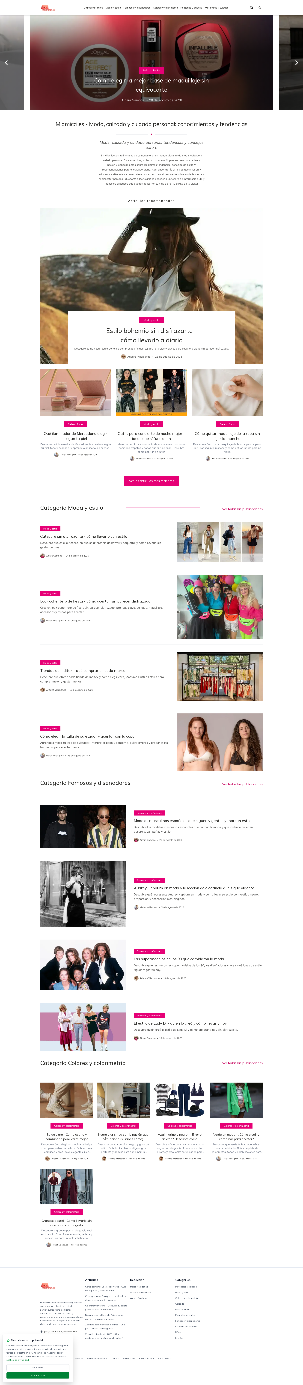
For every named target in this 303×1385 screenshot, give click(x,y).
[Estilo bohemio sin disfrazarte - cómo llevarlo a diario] (151, 286)
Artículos (91, 1280)
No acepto (38, 1367)
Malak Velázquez (139, 1286)
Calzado (179, 1303)
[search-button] (251, 7)
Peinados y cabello (191, 7)
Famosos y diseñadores (137, 7)
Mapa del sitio (164, 1358)
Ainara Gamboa (138, 1298)
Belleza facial (151, 70)
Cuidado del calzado (186, 1326)
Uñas (178, 1332)
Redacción (137, 1280)
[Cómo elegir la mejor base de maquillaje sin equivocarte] (151, 62)
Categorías (182, 1280)
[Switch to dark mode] (260, 7)
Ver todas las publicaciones (242, 509)
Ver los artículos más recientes (151, 481)
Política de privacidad (97, 1358)
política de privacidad (17, 1359)
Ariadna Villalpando (140, 1292)
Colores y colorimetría (165, 7)
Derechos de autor (74, 1358)
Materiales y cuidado (217, 7)
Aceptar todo (38, 1375)
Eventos (179, 1337)
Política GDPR (129, 1358)
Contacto (115, 1358)
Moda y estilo (113, 7)
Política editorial (146, 1358)
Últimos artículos (93, 7)
